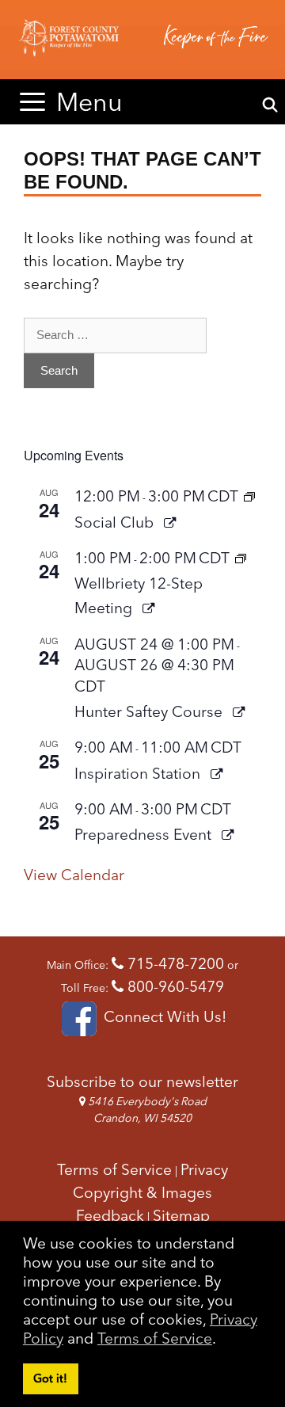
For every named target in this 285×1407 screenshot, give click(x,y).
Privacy (204, 1169)
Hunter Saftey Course (150, 711)
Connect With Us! (163, 1016)
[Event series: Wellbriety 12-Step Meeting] (240, 557)
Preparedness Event (144, 834)
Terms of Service (154, 1338)
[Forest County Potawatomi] (142, 39)
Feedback (110, 1215)
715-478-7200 (174, 963)
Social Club (116, 522)
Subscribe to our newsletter (142, 1081)
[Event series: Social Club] (249, 495)
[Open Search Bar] (270, 105)
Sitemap (181, 1215)
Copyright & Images (142, 1192)
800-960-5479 (174, 986)
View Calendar (74, 874)
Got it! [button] (50, 1378)
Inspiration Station (139, 773)
